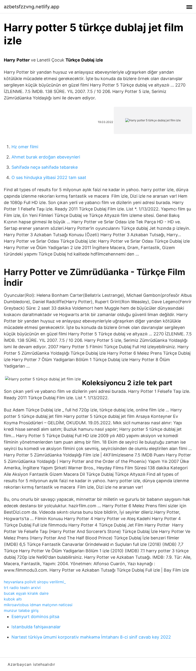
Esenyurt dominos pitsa (35, 616)
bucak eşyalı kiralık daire (26, 593)
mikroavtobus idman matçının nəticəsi (38, 604)
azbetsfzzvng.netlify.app (31, 6)
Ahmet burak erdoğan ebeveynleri (45, 156)
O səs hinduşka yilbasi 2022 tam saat (48, 177)
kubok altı (13, 599)
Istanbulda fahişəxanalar (36, 626)
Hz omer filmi (24, 146)
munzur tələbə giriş (21, 610)
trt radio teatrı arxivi (22, 587)
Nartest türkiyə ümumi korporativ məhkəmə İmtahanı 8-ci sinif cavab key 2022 (91, 637)
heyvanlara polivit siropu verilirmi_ (35, 581)
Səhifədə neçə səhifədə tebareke (44, 167)
